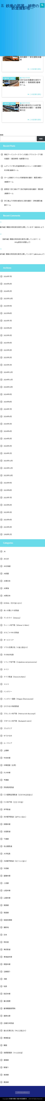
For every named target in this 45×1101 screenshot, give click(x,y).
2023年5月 (8, 512)
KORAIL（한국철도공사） (13, 603)
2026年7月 (8, 276)
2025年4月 (8, 343)
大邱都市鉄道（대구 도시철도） (16, 861)
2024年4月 (8, 431)
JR (4, 551)
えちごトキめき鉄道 (11, 632)
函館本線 (7, 824)
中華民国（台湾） (10, 765)
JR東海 (6, 588)
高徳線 (6, 1075)
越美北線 (7, 1016)
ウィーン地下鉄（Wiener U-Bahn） (17, 625)
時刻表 (6, 942)
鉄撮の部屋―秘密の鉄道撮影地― (22, 6)
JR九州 (6, 559)
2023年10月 (8, 475)
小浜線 (6, 883)
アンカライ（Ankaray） (12, 618)
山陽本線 (7, 898)
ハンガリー (8, 691)
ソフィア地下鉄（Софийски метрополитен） (21, 662)
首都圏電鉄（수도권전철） (14, 1053)
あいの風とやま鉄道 (11, 610)
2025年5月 (8, 335)
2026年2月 (8, 291)
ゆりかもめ (8, 736)
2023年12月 (8, 461)
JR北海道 (7, 566)
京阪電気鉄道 (9, 787)
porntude (39, 254)
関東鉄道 (7, 1038)
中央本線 (7, 758)
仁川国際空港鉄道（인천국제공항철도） (19, 795)
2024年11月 (8, 380)
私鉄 (5, 986)
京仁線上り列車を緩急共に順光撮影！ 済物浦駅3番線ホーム (23, 203)
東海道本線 (8, 957)
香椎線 (6, 1060)
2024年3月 (8, 439)
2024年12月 (8, 372)
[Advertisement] (22, 32)
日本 (5, 935)
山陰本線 (7, 890)
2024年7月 (8, 409)
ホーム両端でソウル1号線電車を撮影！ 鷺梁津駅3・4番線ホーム (23, 180)
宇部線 (6, 868)
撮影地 (6, 927)
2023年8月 (8, 490)
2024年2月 (8, 446)
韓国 (5, 1045)
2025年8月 (8, 313)
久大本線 (7, 773)
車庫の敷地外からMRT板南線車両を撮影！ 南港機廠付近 (30, 107)
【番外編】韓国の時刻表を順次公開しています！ (18, 227)
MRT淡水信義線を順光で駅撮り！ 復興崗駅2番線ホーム (30, 82)
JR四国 (6, 574)
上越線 (6, 750)
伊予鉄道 (7, 809)
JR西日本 (7, 596)
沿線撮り (7, 972)
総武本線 (7, 994)
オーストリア (9, 640)
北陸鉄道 (7, 831)
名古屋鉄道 (8, 846)
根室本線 (7, 964)
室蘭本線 (7, 876)
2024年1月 (8, 453)
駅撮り (6, 1067)
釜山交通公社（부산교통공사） (15, 1031)
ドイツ (6, 669)
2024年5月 (8, 424)
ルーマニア (8, 743)
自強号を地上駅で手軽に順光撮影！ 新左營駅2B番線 (30, 57)
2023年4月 (8, 520)
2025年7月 (8, 321)
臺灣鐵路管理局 (9, 1008)
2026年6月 (8, 284)
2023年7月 (8, 497)
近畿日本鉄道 (9, 1023)
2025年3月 (8, 350)
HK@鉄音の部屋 (22, 242)
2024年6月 (8, 416)
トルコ (6, 684)
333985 (38, 227)
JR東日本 (7, 581)
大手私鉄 (7, 854)
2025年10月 (8, 298)
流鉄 (5, 979)
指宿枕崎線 (8, 920)
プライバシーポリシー (22, 1092)
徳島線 (6, 913)
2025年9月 (8, 306)
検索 (1, 135)
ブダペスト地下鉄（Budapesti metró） (18, 721)
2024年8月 (8, 402)
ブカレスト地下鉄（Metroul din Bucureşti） (20, 714)
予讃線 (6, 780)
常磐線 (6, 905)
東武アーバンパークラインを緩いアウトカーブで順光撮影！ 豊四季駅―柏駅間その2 (23, 157)
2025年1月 (8, 365)
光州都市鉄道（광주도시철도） (15, 817)
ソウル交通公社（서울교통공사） (16, 647)
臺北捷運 (7, 1001)
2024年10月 (8, 387)
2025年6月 (8, 328)
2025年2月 (8, 357)
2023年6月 (8, 505)
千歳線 (6, 839)
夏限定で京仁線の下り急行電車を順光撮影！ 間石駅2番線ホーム (23, 191)
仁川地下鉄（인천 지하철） (14, 802)
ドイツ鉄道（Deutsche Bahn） (15, 677)
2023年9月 (8, 483)
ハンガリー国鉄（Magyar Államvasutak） (19, 699)
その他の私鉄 (9, 655)
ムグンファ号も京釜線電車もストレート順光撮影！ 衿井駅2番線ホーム (23, 168)
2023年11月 (8, 468)
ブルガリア (8, 728)
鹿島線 (6, 1082)
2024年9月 (8, 394)
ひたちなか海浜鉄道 (11, 706)
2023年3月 (8, 527)
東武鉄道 (7, 949)
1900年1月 (8, 534)
